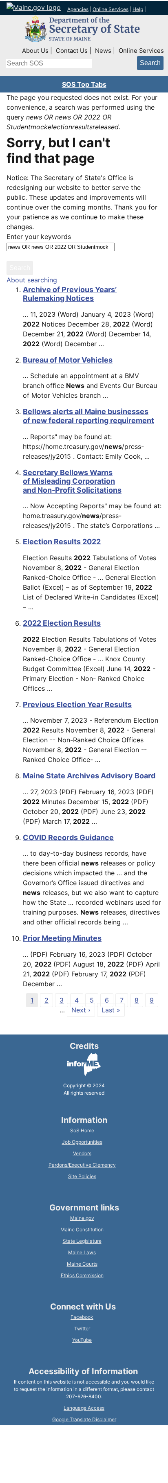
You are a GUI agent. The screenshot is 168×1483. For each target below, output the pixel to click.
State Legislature (82, 1241)
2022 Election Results (62, 623)
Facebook (82, 1317)
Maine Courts (82, 1264)
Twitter (82, 1328)
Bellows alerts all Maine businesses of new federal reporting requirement (88, 416)
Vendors (82, 1153)
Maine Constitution (82, 1229)
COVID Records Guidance (68, 837)
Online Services (110, 9)
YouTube (82, 1340)
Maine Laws (82, 1252)
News (103, 50)
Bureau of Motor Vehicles (68, 360)
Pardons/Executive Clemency (82, 1165)
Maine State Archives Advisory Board (89, 775)
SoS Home (82, 1130)
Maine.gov (82, 1218)
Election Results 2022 (62, 541)
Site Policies (82, 1176)
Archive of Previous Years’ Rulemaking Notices (70, 294)
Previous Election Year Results (77, 704)
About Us (35, 50)
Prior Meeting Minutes (62, 938)
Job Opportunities (82, 1142)
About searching (32, 280)
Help (138, 9)
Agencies (77, 9)
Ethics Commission (82, 1275)
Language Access (84, 1408)
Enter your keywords (39, 236)
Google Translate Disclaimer (84, 1419)
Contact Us (72, 50)
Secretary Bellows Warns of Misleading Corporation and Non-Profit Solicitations (72, 481)
